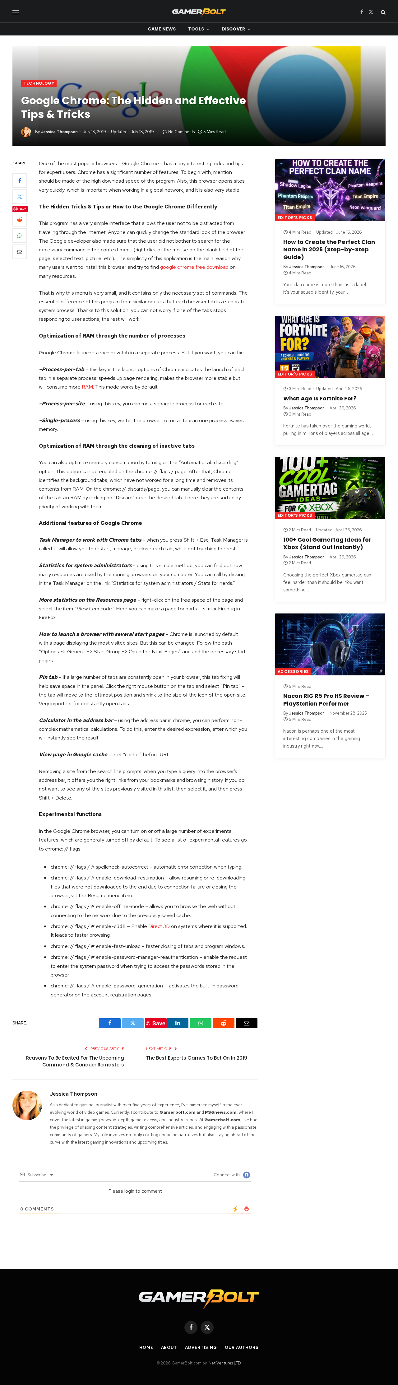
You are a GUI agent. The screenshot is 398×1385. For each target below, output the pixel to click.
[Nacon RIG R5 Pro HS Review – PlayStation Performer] (330, 644)
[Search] (383, 12)
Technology (39, 83)
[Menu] (15, 12)
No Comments (181, 131)
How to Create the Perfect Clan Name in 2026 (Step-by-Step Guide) (329, 249)
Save (22, 209)
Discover (233, 29)
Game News (162, 29)
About (169, 1347)
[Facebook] (19, 181)
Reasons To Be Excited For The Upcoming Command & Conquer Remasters (75, 1061)
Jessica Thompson (59, 131)
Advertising (201, 1347)
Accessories (293, 671)
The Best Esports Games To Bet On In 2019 (196, 1058)
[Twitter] (19, 197)
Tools (196, 29)
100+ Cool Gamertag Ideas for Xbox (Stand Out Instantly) (327, 543)
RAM (87, 386)
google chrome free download (194, 266)
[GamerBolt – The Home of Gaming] (199, 12)
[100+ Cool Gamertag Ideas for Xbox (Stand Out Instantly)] (330, 488)
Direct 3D (159, 926)
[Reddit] (19, 219)
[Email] (19, 252)
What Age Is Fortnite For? (320, 398)
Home (146, 1347)
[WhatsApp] (19, 236)
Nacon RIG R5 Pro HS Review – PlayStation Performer (326, 699)
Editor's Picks (295, 218)
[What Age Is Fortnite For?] (330, 347)
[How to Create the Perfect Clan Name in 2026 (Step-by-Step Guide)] (330, 190)
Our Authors (242, 1347)
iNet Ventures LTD (224, 1363)
